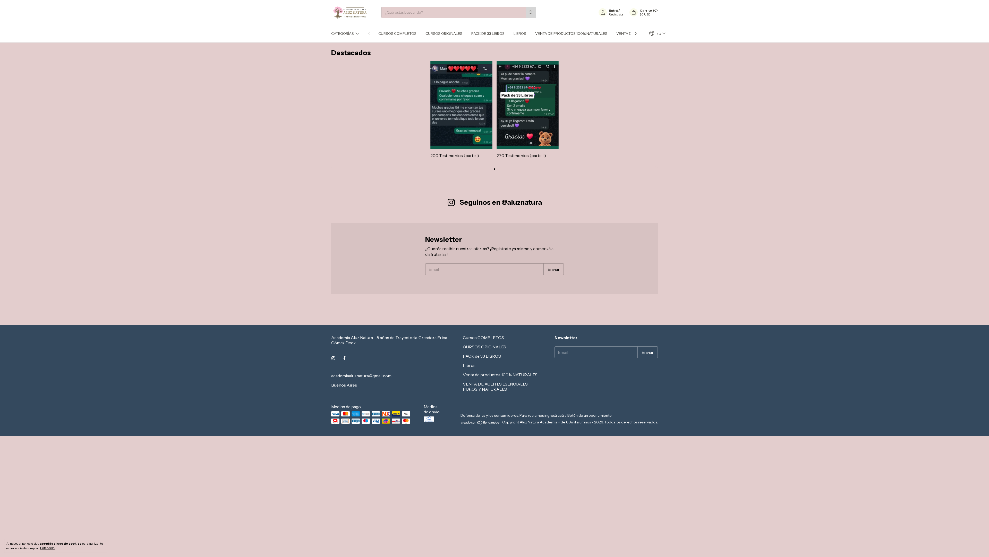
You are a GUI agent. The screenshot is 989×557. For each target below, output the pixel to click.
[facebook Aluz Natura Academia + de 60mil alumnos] (344, 358)
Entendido (47, 548)
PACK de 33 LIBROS (488, 33)
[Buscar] (531, 12)
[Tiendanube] (480, 423)
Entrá (613, 10)
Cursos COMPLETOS (397, 33)
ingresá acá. (554, 415)
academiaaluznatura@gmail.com (361, 375)
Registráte (616, 14)
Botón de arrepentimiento (589, 415)
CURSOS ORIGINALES (443, 33)
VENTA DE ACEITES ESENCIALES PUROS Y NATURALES (495, 386)
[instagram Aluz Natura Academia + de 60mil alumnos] (333, 358)
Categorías (342, 33)
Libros (520, 33)
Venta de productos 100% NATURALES (571, 33)
